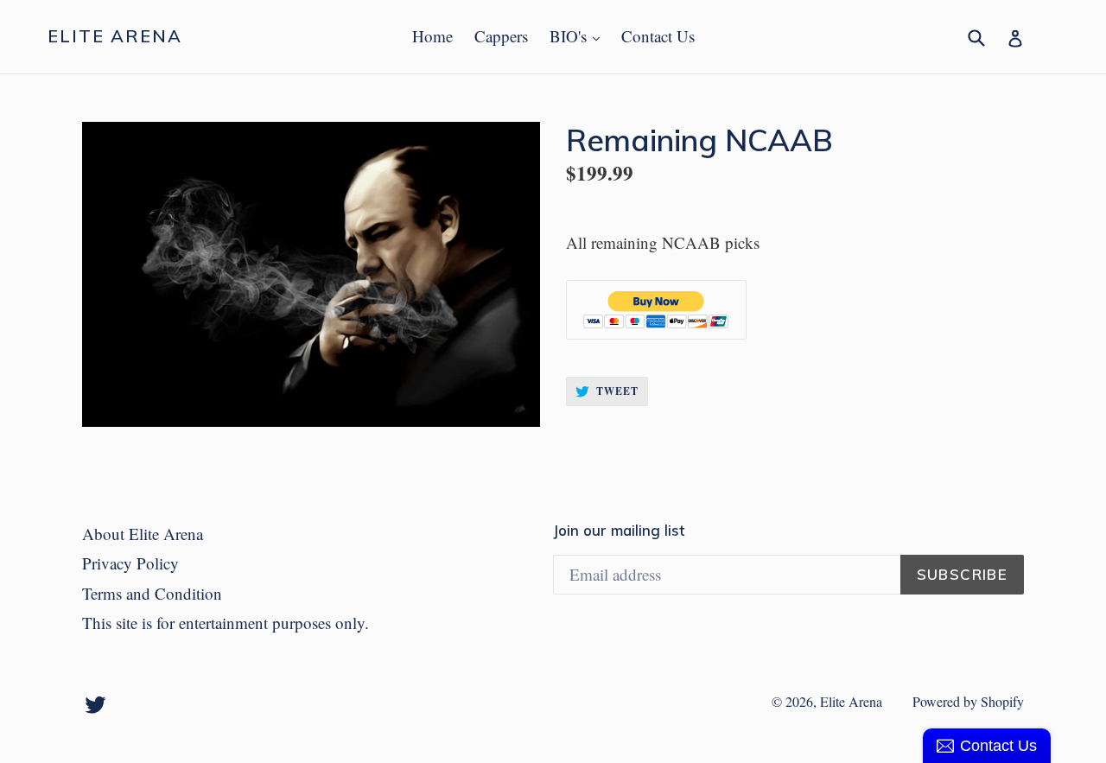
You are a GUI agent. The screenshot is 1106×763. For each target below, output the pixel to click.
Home (432, 36)
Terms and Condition (152, 593)
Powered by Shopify (968, 701)
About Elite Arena (142, 533)
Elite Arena (115, 36)
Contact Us (658, 36)
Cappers (501, 36)
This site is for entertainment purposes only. (225, 622)
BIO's (579, 35)
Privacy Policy (130, 563)
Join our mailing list (618, 530)
